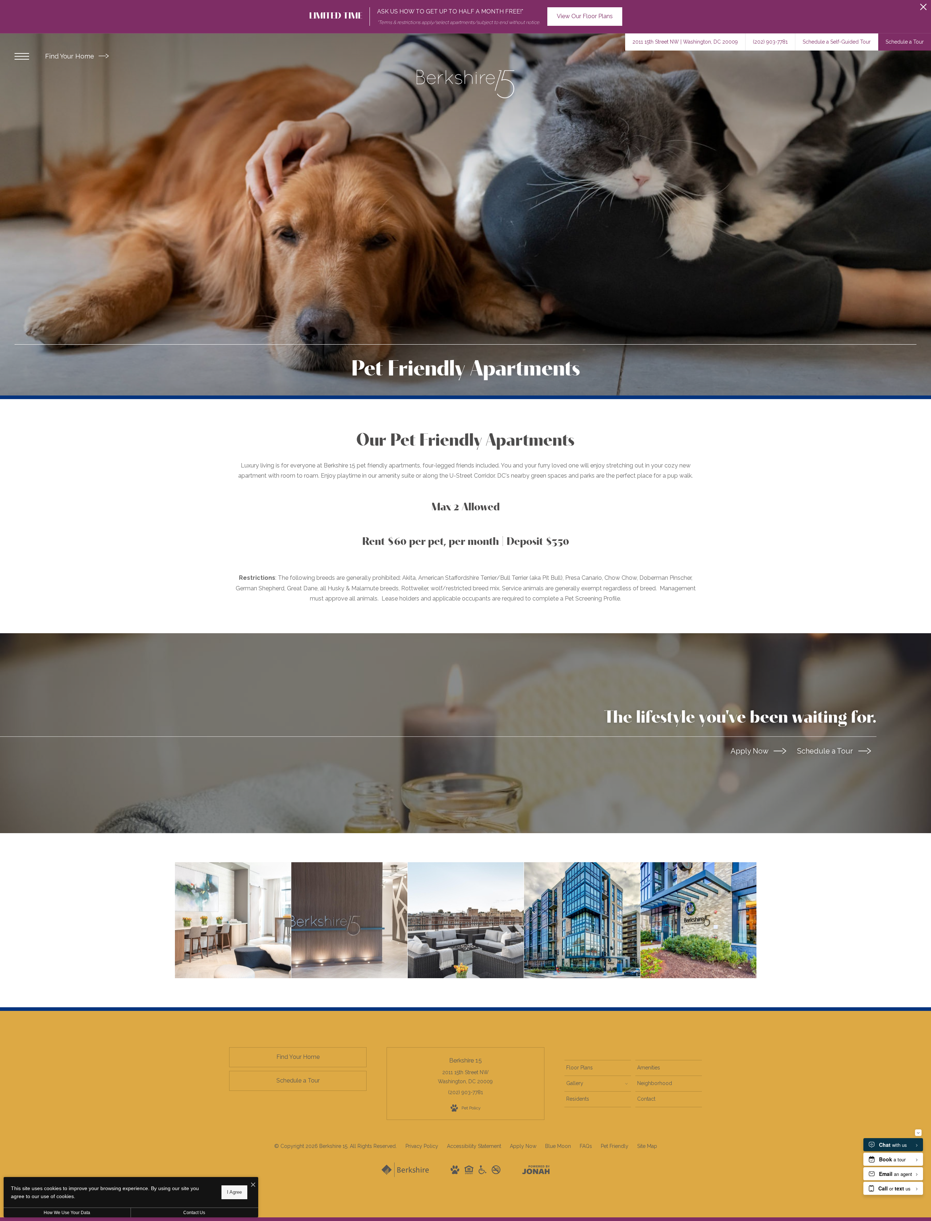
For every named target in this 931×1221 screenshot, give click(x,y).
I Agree (234, 1192)
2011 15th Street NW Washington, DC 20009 (465, 1076)
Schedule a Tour (826, 751)
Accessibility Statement (474, 1146)
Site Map (647, 1146)
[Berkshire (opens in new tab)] (405, 1175)
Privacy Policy (421, 1146)
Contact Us (194, 1212)
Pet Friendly (614, 1146)
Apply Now (750, 751)
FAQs (586, 1146)
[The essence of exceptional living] (698, 920)
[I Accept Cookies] (253, 1185)
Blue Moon (558, 1146)
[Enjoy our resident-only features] (233, 920)
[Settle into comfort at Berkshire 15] (349, 920)
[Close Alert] (923, 9)
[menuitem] (597, 1068)
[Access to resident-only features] (466, 920)
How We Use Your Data (67, 1212)
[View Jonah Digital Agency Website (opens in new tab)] (536, 1171)
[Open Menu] (22, 56)
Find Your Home (70, 56)
